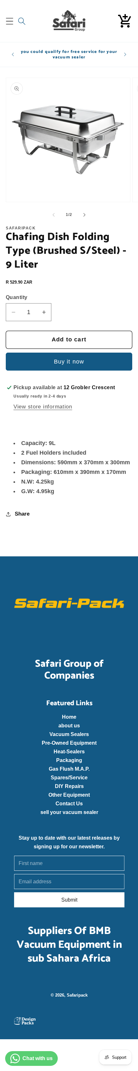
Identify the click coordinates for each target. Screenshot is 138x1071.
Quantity (17, 297)
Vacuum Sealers (69, 734)
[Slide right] (84, 215)
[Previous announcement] (13, 54)
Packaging (69, 760)
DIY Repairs (69, 786)
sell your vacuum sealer (69, 812)
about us (69, 725)
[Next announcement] (125, 54)
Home (69, 717)
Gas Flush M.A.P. (69, 769)
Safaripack (77, 995)
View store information (42, 407)
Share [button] (22, 514)
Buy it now (69, 361)
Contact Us (69, 803)
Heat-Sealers (69, 751)
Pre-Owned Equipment (69, 743)
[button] (9, 21)
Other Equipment (69, 795)
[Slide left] (54, 215)
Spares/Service (69, 777)
